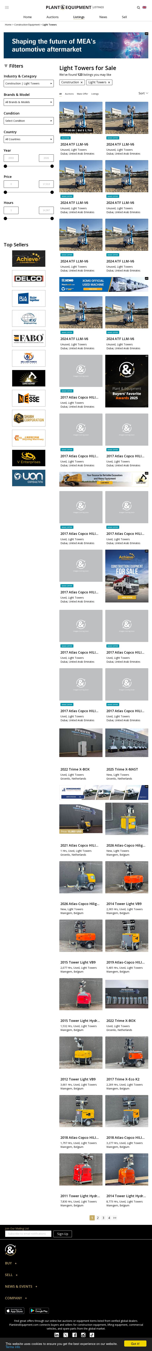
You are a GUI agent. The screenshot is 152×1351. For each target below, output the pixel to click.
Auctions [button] (69, 93)
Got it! (135, 1343)
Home (27, 17)
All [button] (60, 93)
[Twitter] (67, 1334)
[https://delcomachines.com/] (29, 280)
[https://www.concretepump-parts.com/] (29, 260)
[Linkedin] (58, 1334)
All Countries (12, 139)
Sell (124, 17)
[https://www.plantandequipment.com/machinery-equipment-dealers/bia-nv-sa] (29, 300)
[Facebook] (76, 1334)
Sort (142, 93)
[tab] (60, 93)
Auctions (53, 17)
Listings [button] (95, 93)
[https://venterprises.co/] (29, 460)
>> (114, 1218)
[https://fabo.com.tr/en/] (29, 340)
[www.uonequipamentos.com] (29, 480)
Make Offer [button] (82, 93)
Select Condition (15, 120)
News (103, 17)
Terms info (13, 1346)
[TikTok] (94, 1334)
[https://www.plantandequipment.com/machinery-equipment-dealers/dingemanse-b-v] (103, 792)
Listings (79, 17)
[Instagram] (85, 1334)
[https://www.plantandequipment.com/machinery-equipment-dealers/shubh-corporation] (29, 420)
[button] (76, 1264)
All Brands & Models (17, 102)
